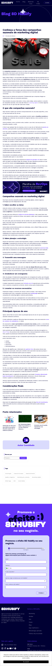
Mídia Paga (8, 481)
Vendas (31, 616)
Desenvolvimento (30, 473)
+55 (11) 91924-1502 (10, 645)
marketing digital (33, 102)
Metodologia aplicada (35, 630)
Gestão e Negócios (10, 477)
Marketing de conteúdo (23, 477)
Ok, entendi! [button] (26, 661)
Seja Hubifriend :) (34, 628)
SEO (15, 481)
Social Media (21, 481)
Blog (30, 625)
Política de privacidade (35, 633)
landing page (34, 293)
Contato (47, 2)
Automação (8, 473)
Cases (30, 622)
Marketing (32, 613)
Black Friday (6, 332)
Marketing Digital (36, 477)
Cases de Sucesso (18, 473)
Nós (30, 619)
